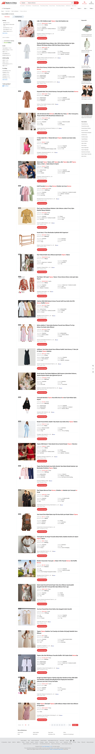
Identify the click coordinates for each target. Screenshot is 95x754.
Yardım (79, 8)
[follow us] (73, 740)
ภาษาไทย (74, 742)
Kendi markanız (7, 63)
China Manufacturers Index (45, 743)
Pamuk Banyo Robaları (60, 5)
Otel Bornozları (84, 137)
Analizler (67, 740)
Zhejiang (6, 72)
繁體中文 (18, 742)
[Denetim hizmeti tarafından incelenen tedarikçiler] (9, 40)
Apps (85, 8)
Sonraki (74, 725)
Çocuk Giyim (20, 732)
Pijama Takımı (7, 31)
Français (27, 742)
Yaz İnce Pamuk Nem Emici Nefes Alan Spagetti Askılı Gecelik (54, 609)
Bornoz (6, 22)
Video (19, 20)
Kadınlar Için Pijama (85, 152)
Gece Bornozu (7, 27)
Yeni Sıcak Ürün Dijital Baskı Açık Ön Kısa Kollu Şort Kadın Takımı (57, 514)
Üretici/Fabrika (8, 49)
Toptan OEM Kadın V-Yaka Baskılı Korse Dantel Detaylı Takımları (57, 444)
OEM (5, 60)
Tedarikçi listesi (18, 16)
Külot (64, 732)
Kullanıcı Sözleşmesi (35, 740)
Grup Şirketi (6, 53)
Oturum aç (91, 3)
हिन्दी (70, 742)
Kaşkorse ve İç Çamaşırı (68, 734)
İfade (29, 740)
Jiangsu (6, 74)
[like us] (71, 740)
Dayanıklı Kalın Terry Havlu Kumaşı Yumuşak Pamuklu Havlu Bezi (57, 91)
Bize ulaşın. (6, 85)
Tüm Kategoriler (6, 8)
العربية (61, 742)
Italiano (46, 742)
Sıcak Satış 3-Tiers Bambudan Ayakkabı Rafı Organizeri (52, 232)
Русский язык (52, 742)
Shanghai (6, 76)
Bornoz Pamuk (52, 5)
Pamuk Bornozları (35, 5)
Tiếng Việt (83, 742)
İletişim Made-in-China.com (53, 740)
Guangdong (7, 70)
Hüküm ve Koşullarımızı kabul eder (56, 749)
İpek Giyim (35, 734)
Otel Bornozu (68, 5)
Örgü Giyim (50, 732)
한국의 (57, 742)
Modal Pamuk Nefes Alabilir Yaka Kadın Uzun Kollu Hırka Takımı (57, 421)
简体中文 (14, 742)
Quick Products (35, 743)
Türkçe (78, 742)
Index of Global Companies (67, 743)
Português (42, 742)
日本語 (23, 742)
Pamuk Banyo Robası (44, 5)
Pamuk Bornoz (28, 5)
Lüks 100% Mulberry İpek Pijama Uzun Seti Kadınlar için (87, 117)
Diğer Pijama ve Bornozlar (8, 25)
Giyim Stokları (36, 732)
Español (32, 742)
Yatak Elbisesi (84, 139)
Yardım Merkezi (23, 740)
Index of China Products (55, 743)
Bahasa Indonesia (90, 742)
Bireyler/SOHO (7, 55)
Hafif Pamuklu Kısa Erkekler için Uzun (54, 186)
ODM (5, 62)
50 (28, 725)
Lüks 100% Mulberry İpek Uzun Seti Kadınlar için (52, 21)
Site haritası (62, 740)
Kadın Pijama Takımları (86, 154)
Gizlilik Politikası (43, 740)
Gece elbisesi (7, 29)
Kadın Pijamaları (85, 147)
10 (22, 725)
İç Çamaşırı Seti (51, 734)
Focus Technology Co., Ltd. (47, 746)
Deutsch (36, 742)
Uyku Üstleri (84, 143)
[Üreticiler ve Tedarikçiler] (9, 2)
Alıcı (72, 8)
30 (25, 725)
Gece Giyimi (83, 145)
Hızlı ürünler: (22, 5)
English (9, 742)
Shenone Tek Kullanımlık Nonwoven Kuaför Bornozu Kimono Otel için (86, 52)
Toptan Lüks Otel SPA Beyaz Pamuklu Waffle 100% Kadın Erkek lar (57, 655)
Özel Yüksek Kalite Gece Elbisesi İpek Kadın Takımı (53, 254)
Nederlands (66, 742)
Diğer (5, 51)
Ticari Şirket (7, 48)
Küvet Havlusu (84, 141)
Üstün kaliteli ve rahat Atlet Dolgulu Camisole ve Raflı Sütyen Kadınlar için (86, 99)
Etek (19, 734)
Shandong (6, 77)
